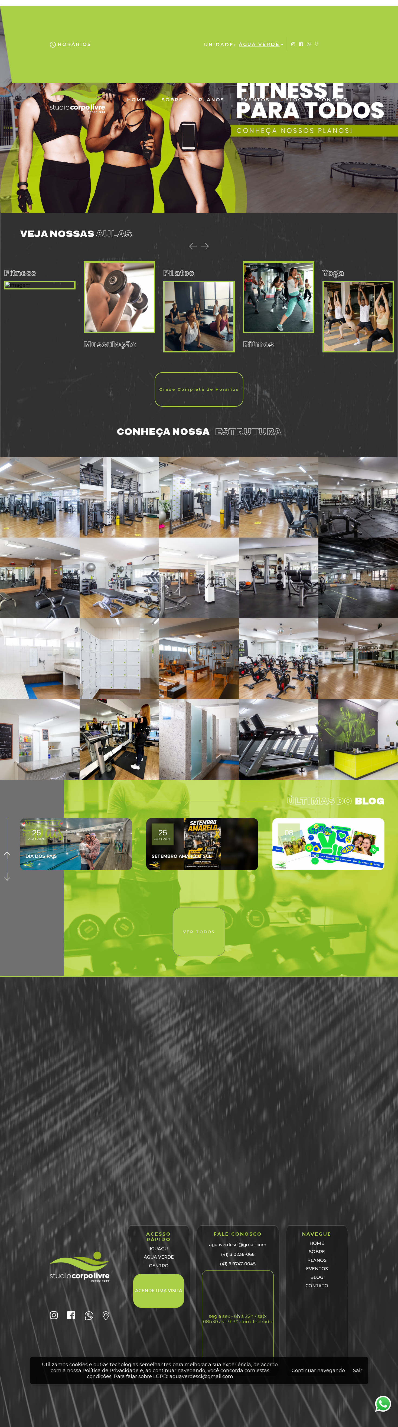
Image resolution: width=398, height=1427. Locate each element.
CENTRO (159, 1265)
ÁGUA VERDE (159, 1257)
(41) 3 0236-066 (238, 1254)
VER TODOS (199, 931)
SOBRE (172, 99)
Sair (357, 1370)
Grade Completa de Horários (199, 389)
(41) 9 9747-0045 (238, 1263)
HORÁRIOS (74, 44)
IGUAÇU (159, 1248)
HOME (136, 99)
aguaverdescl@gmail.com (237, 1244)
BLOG (293, 99)
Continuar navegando (318, 1370)
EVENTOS (255, 99)
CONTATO (333, 99)
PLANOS (211, 99)
